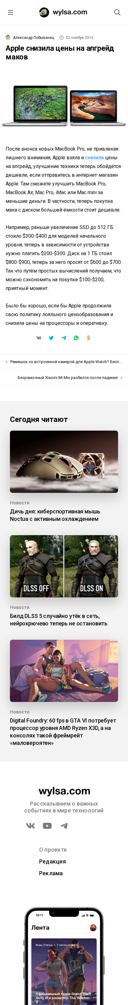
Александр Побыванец (33, 37)
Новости (20, 503)
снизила (94, 158)
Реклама (51, 873)
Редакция (52, 861)
